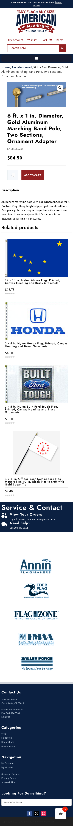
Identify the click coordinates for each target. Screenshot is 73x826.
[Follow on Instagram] (43, 813)
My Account (15, 40)
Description (10, 190)
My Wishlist (7, 767)
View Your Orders (26, 514)
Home (5, 67)
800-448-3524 (21, 527)
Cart (44, 40)
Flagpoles (6, 737)
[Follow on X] (36, 813)
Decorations (7, 742)
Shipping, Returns (10, 774)
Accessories (8, 746)
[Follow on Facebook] (29, 813)
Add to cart (32, 175)
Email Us (5, 716)
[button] (60, 88)
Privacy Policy (8, 778)
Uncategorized (22, 67)
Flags (4, 733)
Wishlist (32, 40)
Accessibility (8, 782)
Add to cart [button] (36, 501)
